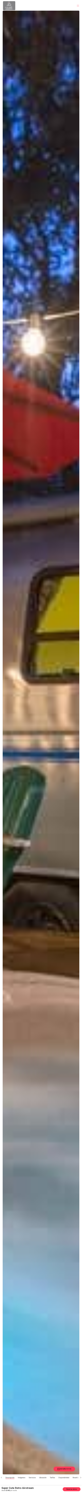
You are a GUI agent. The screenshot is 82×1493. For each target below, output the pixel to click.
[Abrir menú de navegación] (78, 6)
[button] (1, 1477)
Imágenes (21, 1478)
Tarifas (52, 1478)
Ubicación (42, 1478)
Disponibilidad (63, 1478)
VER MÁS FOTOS (65, 1469)
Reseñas (76, 1478)
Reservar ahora (71, 1489)
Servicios (32, 1478)
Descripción (9, 1478)
